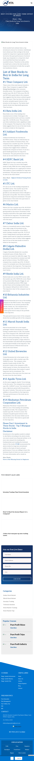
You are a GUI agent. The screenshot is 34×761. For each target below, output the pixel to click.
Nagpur (12, 753)
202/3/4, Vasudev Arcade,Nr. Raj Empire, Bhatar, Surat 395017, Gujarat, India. (17, 716)
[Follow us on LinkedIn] (15, 736)
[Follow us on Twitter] (19, 736)
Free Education (5, 699)
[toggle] (31, 3)
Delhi (7, 746)
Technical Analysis (9, 604)
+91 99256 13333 (8, 720)
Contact (20, 688)
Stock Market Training (10, 608)
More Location (22, 753)
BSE (2, 708)
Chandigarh (7, 749)
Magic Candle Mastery (7, 679)
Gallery (20, 681)
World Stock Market (9, 598)
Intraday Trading (8, 601)
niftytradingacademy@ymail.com (11, 723)
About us (20, 679)
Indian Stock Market (9, 595)
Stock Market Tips (8, 611)
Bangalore (27, 746)
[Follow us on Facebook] (10, 736)
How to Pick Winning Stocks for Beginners (16, 459)
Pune (17, 746)
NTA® (17, 444)
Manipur (27, 749)
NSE (2, 706)
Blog (19, 19)
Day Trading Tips (5, 704)
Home (15, 19)
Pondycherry (17, 749)
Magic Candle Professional (8, 676)
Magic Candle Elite (6, 681)
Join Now (17, 579)
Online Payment (22, 683)
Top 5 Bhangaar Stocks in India (16, 427)
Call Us (19, 758)
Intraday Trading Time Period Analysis (16, 492)
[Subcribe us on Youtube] (23, 736)
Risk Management (6, 701)
